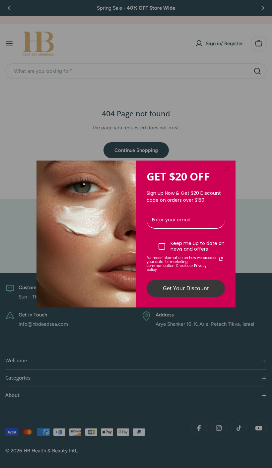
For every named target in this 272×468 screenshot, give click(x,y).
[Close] (228, 168)
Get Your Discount (186, 288)
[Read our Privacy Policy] (221, 259)
